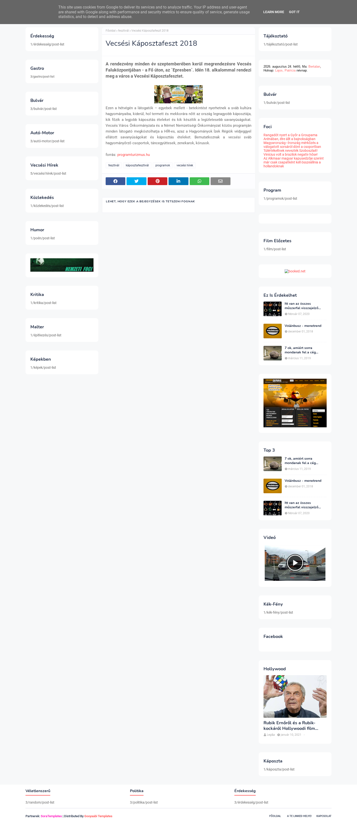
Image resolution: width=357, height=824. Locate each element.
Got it (294, 12)
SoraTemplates (51, 816)
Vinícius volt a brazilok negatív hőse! (291, 154)
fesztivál (123, 30)
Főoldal (111, 30)
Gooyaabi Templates (98, 816)
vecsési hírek (185, 165)
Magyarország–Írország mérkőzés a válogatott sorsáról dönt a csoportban (292, 145)
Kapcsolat (324, 816)
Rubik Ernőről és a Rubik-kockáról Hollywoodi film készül (289, 726)
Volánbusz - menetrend (303, 326)
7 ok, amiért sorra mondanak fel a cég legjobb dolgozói (300, 350)
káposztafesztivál (137, 165)
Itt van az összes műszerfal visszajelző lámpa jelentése (301, 306)
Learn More (273, 12)
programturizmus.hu (133, 154)
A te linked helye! (299, 816)
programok (162, 165)
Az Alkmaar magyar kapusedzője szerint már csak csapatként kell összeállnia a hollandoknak (294, 162)
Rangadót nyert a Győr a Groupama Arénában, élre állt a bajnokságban (290, 137)
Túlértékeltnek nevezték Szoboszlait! (291, 150)
